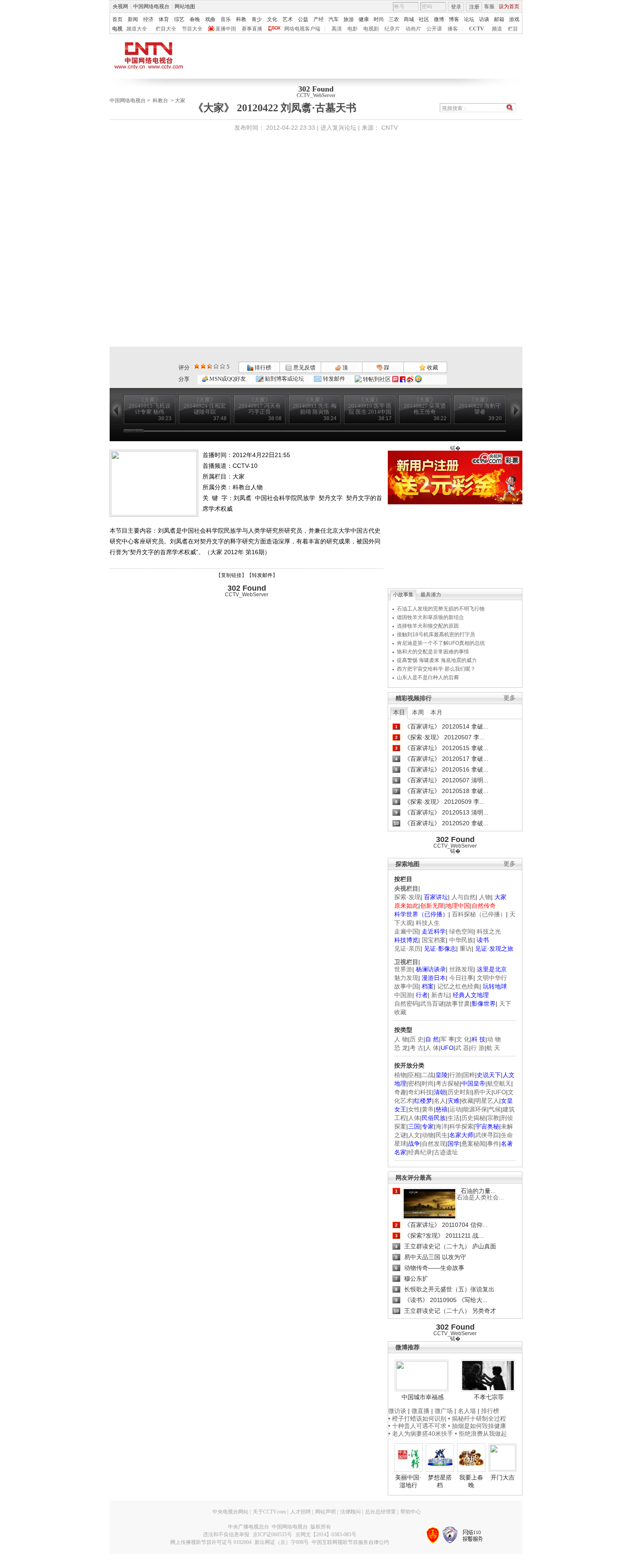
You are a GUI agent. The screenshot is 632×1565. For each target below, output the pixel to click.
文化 (272, 19)
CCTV (476, 29)
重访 (466, 948)
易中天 (482, 1092)
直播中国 (225, 29)
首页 (117, 19)
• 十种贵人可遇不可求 (418, 1425)
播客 (453, 29)
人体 (414, 1117)
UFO (499, 1092)
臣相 (414, 1074)
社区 (424, 19)
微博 (439, 19)
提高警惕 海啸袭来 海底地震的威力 (437, 660)
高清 (336, 29)
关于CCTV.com (269, 1512)
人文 (414, 1135)
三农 (394, 19)
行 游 (478, 1047)
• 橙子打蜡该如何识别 (417, 1418)
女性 (414, 1109)
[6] (209, 366)
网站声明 (325, 1512)
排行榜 (262, 367)
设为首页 (509, 6)
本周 (418, 712)
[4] (203, 366)
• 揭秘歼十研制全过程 (477, 1418)
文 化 (463, 1039)
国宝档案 (434, 940)
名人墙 (467, 1410)
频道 (497, 29)
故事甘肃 (458, 1003)
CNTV (389, 127)
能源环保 (475, 1109)
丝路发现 (461, 969)
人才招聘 (300, 1512)
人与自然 (463, 897)
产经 (318, 19)
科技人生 (428, 922)
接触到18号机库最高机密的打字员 (436, 634)
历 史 (416, 1039)
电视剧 (371, 29)
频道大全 (136, 29)
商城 (409, 19)
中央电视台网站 (230, 1512)
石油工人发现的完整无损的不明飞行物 (441, 609)
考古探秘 (448, 1083)
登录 (456, 7)
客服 (489, 6)
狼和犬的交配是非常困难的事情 (433, 652)
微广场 (444, 1410)
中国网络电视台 (151, 6)
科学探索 (461, 1126)
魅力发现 (406, 977)
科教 (241, 19)
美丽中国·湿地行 (408, 1481)
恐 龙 (401, 1047)
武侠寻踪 (487, 1135)
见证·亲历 (407, 948)
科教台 (160, 101)
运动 (455, 1109)
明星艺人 (487, 1100)
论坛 (469, 19)
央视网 (120, 6)
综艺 (179, 19)
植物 (400, 1074)
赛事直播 (252, 29)
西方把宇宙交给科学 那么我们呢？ (436, 669)
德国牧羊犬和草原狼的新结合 (430, 617)
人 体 (432, 1047)
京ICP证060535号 (272, 1534)
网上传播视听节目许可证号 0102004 (211, 1542)
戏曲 (210, 19)
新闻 (133, 19)
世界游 (403, 969)
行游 (455, 1074)
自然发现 (434, 1143)
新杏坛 (440, 994)
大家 (180, 101)
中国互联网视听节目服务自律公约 (350, 1542)
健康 (364, 19)
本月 (436, 712)
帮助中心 (410, 1512)
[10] (222, 366)
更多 (509, 698)
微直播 (420, 1410)
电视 (117, 29)
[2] (196, 366)
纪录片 (392, 29)
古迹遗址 (446, 1152)
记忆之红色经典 (458, 986)
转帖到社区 (377, 379)
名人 (440, 1100)
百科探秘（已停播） (479, 914)
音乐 (226, 19)
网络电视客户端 (302, 29)
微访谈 (397, 1410)
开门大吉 (503, 1477)
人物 (485, 897)
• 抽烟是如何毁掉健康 (477, 1425)
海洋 (442, 1126)
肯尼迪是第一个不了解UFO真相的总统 (441, 643)
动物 (428, 1135)
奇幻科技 (420, 1092)
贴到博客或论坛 (284, 378)
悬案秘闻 (473, 1143)
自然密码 (406, 1003)
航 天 (493, 1047)
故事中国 (406, 986)
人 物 (401, 1039)
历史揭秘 (473, 1117)
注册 (474, 7)
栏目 (513, 29)
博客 (454, 19)
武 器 (462, 1047)
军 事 (447, 1039)
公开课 (434, 29)
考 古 (416, 1047)
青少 (257, 19)
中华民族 (461, 940)
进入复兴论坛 (338, 127)
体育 (164, 19)
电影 (352, 29)
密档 (414, 1083)
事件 (493, 1143)
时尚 (379, 19)
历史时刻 (460, 1092)
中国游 (403, 994)
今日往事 (461, 977)
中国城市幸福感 (423, 1397)
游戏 (514, 19)
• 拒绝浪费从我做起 (481, 1433)
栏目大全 (166, 29)
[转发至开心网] (395, 379)
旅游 (349, 19)
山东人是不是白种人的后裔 (428, 677)
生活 (454, 1117)
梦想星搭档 (440, 1481)
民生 (442, 1135)
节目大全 (192, 29)
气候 (495, 1109)
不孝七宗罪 (489, 1397)
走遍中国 (406, 931)
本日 (399, 712)
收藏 (432, 367)
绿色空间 (461, 931)
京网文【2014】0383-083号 (325, 1534)
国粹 (469, 1074)
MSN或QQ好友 (227, 378)
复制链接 (231, 575)
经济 (148, 19)
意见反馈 (303, 367)
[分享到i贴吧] (402, 379)
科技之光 (489, 931)
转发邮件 (333, 378)
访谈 (484, 19)
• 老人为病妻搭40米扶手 (420, 1433)
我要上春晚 (471, 1481)
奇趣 (400, 1092)
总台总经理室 (380, 1512)
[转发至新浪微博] (410, 379)
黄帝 (428, 1109)
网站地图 (185, 6)
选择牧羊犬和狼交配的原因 (428, 626)
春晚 (195, 19)
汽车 (333, 19)
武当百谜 (432, 1003)
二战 (428, 1074)
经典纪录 (420, 1152)
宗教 (493, 1117)
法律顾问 (350, 1512)
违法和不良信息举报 (226, 1534)
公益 (303, 19)
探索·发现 (407, 897)
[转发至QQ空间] (418, 379)
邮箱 (499, 19)
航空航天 (499, 1083)
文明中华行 (492, 977)
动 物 (494, 1039)
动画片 (413, 29)
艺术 (287, 19)
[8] (216, 366)
